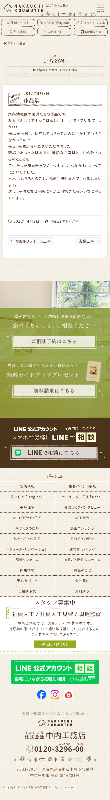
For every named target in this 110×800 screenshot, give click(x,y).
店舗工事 (89, 241)
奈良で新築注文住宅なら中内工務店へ (55, 713)
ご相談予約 (27, 591)
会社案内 (82, 580)
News (56, 221)
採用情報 (27, 570)
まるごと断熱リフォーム (82, 559)
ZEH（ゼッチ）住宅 (27, 517)
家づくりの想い (27, 528)
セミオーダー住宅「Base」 (82, 496)
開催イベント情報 (82, 486)
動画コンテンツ (82, 528)
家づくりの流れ (82, 538)
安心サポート (27, 580)
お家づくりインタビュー (82, 507)
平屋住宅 (27, 507)
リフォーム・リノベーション (27, 549)
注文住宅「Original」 (27, 496)
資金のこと (82, 570)
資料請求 (82, 591)
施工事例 (82, 517)
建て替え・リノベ (82, 549)
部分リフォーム (27, 559)
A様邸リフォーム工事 (30, 241)
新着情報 (27, 486)
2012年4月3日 (37, 93)
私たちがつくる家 (27, 538)
